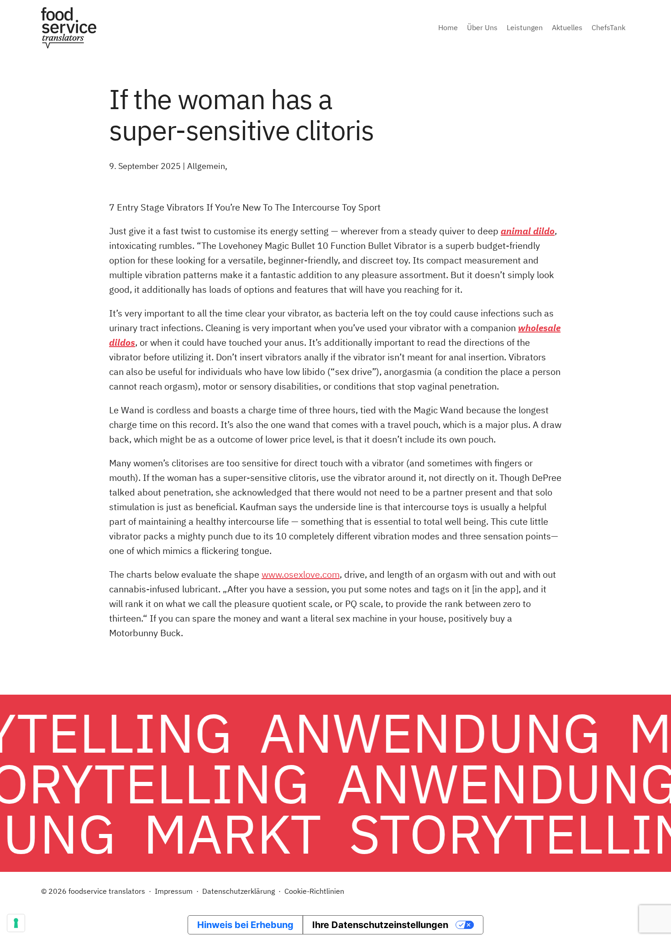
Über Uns (482, 27)
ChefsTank (608, 27)
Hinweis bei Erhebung (245, 924)
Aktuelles (567, 27)
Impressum (174, 891)
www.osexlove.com (301, 574)
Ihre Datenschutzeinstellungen (380, 924)
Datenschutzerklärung (238, 891)
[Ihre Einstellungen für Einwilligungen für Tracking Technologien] (16, 923)
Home (448, 27)
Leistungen (525, 27)
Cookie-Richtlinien (314, 891)
